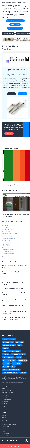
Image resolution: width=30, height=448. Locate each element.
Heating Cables (6, 240)
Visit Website (22, 94)
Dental (19, 345)
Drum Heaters (6, 231)
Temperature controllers (8, 251)
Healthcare (6, 354)
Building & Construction (9, 345)
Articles (4, 407)
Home (3, 388)
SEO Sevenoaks (6, 430)
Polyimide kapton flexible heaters (11, 246)
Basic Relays (5, 224)
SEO (3, 394)
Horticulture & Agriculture (18, 354)
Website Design (6, 396)
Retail (13, 366)
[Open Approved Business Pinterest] (8, 440)
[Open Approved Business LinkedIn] (11, 440)
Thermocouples (6, 255)
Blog (3, 422)
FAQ (3, 408)
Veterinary (23, 372)
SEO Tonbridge (5, 431)
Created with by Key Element (15, 446)
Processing (6, 366)
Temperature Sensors (8, 253)
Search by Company (8, 33)
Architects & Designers (9, 339)
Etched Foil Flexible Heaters (9, 233)
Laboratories (6, 363)
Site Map (4, 415)
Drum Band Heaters (7, 229)
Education (5, 348)
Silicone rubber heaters (8, 249)
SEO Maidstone (6, 428)
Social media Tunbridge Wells (9, 424)
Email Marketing (6, 397)
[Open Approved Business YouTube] (13, 440)
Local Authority (16, 363)
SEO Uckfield (5, 435)
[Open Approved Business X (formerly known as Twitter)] (16, 440)
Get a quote (9, 133)
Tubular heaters (6, 257)
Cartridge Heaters (7, 226)
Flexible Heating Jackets (8, 238)
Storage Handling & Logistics (10, 372)
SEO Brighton (5, 426)
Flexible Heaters (6, 235)
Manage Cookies (15, 24)
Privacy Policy (5, 13)
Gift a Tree (4, 403)
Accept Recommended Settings (15, 21)
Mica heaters (5, 244)
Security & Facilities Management (11, 369)
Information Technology (9, 360)
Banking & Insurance (8, 342)
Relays (3, 247)
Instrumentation (22, 360)
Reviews (4, 405)
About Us (4, 417)
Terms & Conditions (7, 419)
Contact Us (5, 420)
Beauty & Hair (19, 342)
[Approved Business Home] (26, 440)
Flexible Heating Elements (9, 237)
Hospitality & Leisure (8, 357)
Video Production (6, 399)
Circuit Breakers (6, 227)
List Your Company (6, 390)
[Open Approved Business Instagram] (5, 440)
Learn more (11, 94)
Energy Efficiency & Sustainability (11, 351)
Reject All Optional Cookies (15, 28)
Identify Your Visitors (7, 392)
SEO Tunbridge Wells (7, 433)
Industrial (19, 357)
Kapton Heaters (6, 242)
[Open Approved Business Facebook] (2, 440)
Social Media (5, 401)
